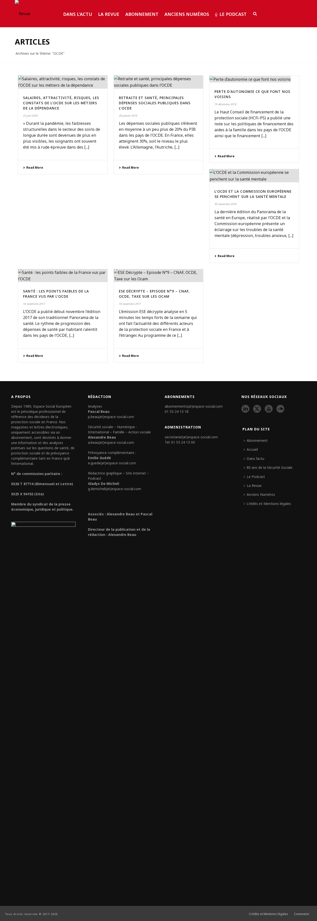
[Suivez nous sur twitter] (257, 409)
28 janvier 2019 (128, 115)
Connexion (301, 914)
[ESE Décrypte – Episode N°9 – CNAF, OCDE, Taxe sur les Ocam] (158, 275)
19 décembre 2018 (225, 104)
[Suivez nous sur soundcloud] (280, 409)
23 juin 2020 (30, 115)
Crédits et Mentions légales (269, 503)
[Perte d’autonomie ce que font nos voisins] (254, 79)
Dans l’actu (77, 14)
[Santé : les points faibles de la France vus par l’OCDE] (62, 275)
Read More (34, 167)
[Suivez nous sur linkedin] (245, 409)
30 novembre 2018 (225, 204)
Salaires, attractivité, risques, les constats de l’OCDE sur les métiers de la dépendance (61, 102)
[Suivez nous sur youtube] (269, 409)
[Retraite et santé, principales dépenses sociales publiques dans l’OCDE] (158, 82)
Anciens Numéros (186, 14)
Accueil (252, 449)
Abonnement (141, 14)
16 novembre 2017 (34, 304)
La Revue (108, 14)
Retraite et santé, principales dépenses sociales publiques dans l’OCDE (154, 102)
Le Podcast (233, 14)
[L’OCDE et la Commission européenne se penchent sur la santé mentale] (254, 175)
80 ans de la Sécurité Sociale (269, 467)
